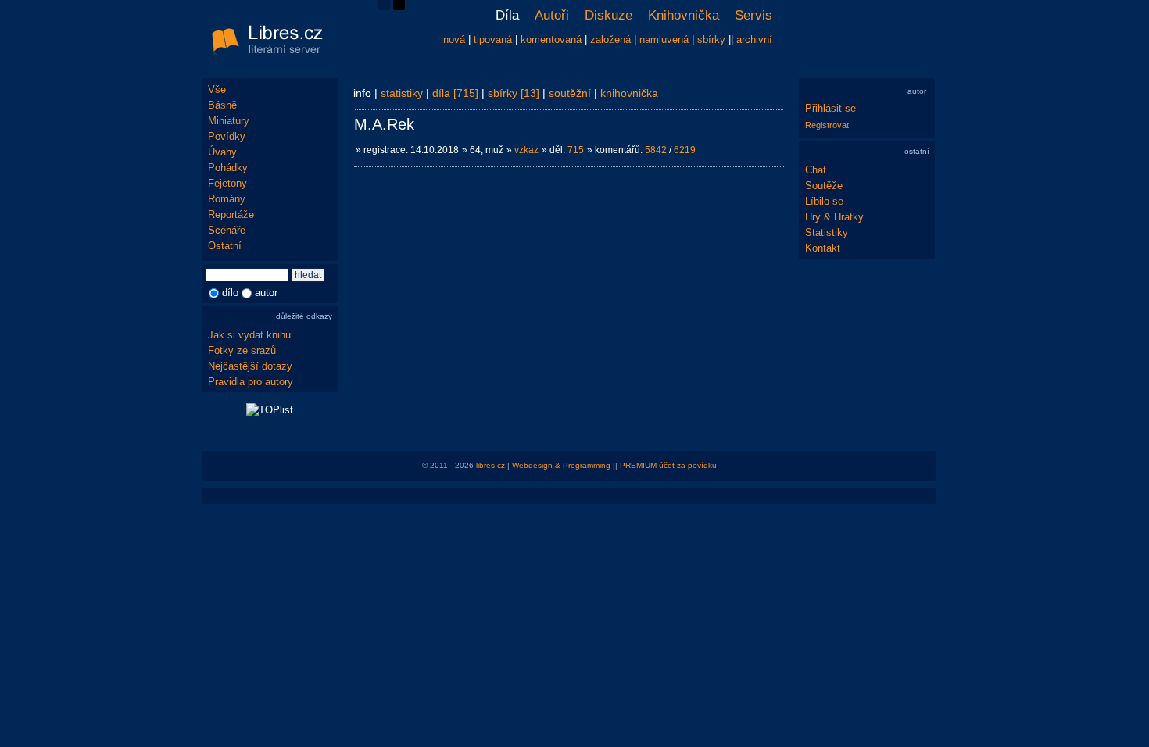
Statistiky (826, 232)
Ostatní (225, 246)
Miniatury (228, 121)
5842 (656, 150)
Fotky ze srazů (242, 350)
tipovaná (493, 39)
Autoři (552, 15)
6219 (685, 150)
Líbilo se (824, 201)
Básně (222, 105)
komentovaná (551, 39)
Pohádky (228, 167)
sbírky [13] (513, 93)
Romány (226, 199)
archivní (754, 39)
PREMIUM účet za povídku (668, 465)
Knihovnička (683, 15)
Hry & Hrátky (834, 217)
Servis (753, 15)
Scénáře (226, 230)
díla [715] (455, 93)
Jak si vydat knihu (249, 335)
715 (575, 150)
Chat (815, 170)
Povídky (226, 136)
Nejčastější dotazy (250, 366)
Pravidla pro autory (250, 382)
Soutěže (824, 185)
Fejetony (227, 183)
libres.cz (490, 465)
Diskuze (608, 15)
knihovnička (629, 93)
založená (610, 39)
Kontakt (822, 248)
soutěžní (570, 93)
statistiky (402, 93)
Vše (217, 89)
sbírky (711, 39)
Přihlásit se (830, 108)
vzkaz (526, 150)
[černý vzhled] (399, 7)
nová (454, 39)
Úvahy (222, 152)
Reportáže (231, 214)
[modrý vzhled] (384, 7)
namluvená (664, 39)
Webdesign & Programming (561, 465)
